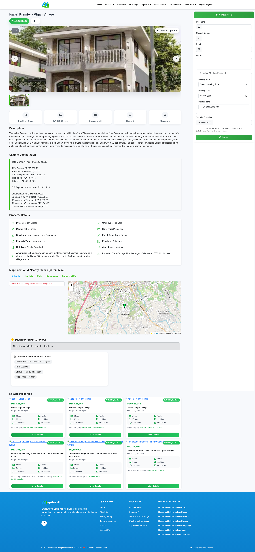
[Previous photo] (14, 59)
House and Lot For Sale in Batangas (174, 516)
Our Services (174, 5)
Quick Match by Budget (139, 516)
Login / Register (205, 5)
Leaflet (155, 333)
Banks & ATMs (69, 276)
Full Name (200, 22)
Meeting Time (204, 102)
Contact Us (105, 530)
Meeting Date (204, 90)
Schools (15, 276)
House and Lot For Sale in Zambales (174, 534)
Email (198, 44)
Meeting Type (204, 79)
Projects (108, 5)
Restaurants (52, 276)
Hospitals (28, 276)
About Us (104, 512)
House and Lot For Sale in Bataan (172, 512)
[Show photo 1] (19, 100)
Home (99, 5)
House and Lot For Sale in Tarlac (172, 530)
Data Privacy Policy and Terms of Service (212, 131)
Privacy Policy (106, 516)
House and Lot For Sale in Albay (172, 507)
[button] (124, 306)
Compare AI (134, 512)
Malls (39, 276)
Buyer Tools (189, 5)
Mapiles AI (145, 5)
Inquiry (199, 55)
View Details (37, 435)
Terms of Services (108, 521)
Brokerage (133, 5)
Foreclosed (121, 5)
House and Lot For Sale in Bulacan (173, 521)
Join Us (103, 525)
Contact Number (203, 33)
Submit (225, 137)
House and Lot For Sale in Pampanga (174, 525)
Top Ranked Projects (138, 525)
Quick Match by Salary (139, 521)
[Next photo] (176, 59)
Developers (159, 5)
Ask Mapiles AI (135, 507)
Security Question (204, 117)
